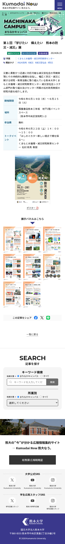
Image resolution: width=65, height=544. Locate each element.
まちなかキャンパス (29, 376)
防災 (51, 62)
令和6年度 (43, 53)
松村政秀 (23, 62)
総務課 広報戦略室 (32, 460)
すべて (46, 376)
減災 (31, 62)
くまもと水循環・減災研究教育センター (36, 58)
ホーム (4, 13)
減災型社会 (41, 62)
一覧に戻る (32, 334)
